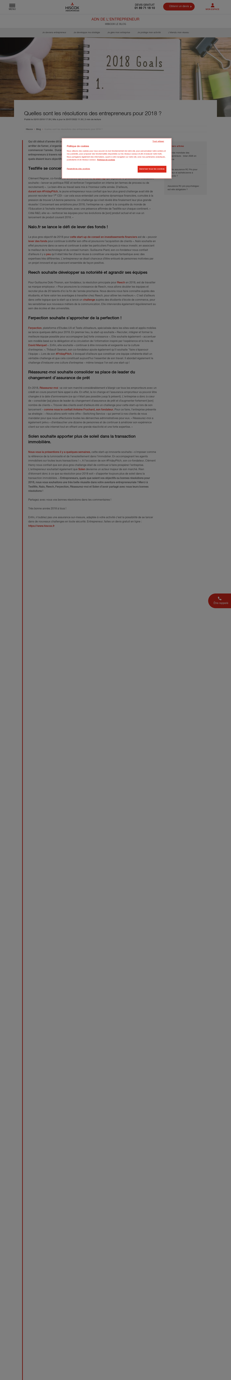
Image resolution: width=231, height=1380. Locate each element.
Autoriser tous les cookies (152, 169)
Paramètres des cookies (78, 169)
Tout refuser (158, 141)
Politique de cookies (106, 160)
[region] (117, 158)
